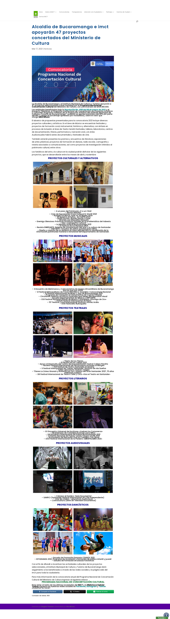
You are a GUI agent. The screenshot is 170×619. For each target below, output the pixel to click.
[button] (166, 615)
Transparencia (77, 12)
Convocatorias (64, 12)
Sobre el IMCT (50, 12)
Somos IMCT (43, 17)
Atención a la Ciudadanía (93, 12)
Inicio (41, 12)
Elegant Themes (47, 607)
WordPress (70, 607)
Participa (109, 12)
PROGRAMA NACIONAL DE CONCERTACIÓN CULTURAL (73, 582)
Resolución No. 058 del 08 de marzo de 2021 (85, 109)
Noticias (48, 49)
